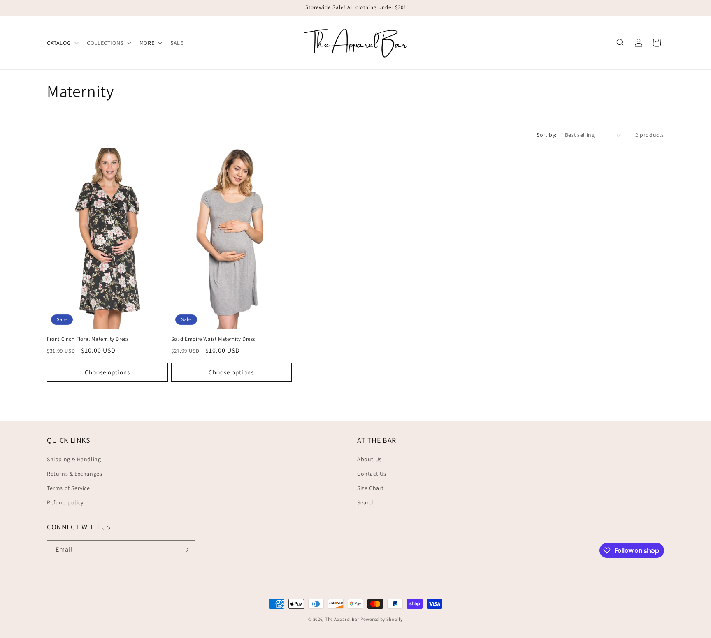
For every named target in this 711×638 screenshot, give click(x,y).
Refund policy (65, 502)
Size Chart (370, 488)
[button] (62, 42)
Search (366, 502)
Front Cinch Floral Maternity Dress (87, 339)
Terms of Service (68, 488)
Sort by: (546, 135)
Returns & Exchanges (74, 473)
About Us (369, 459)
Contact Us (371, 473)
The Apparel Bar (342, 619)
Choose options (107, 372)
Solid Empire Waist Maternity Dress (213, 339)
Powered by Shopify (381, 619)
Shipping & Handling (74, 459)
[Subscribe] (186, 549)
